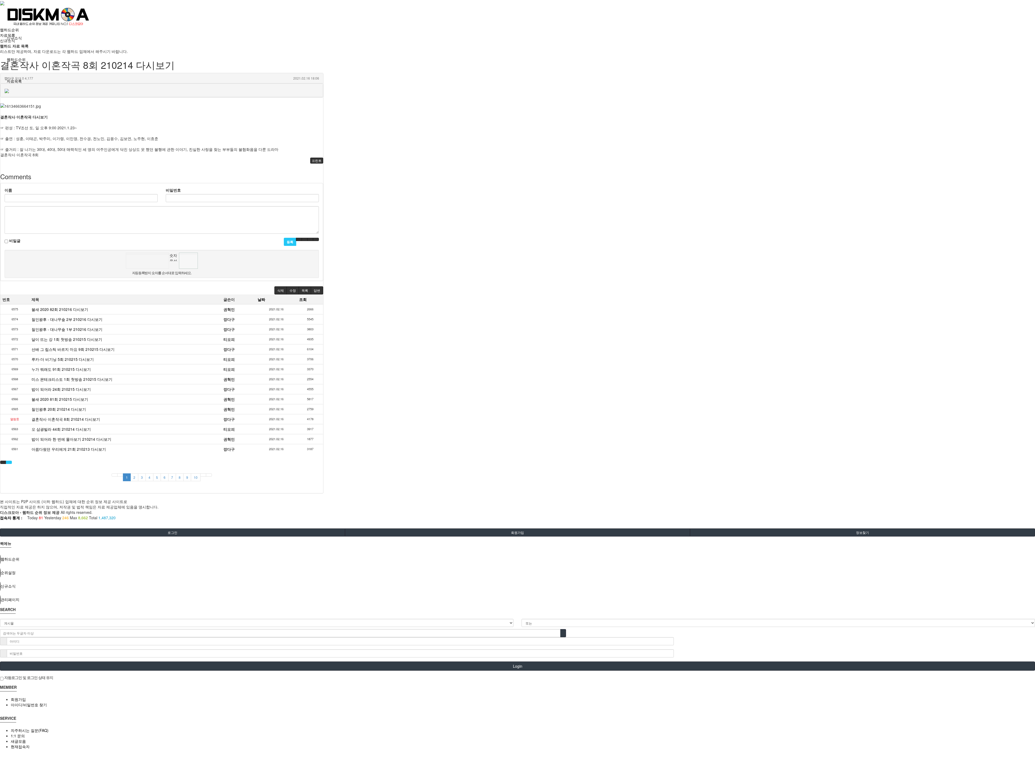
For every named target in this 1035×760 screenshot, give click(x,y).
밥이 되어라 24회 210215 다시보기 (61, 389)
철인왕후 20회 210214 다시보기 (59, 409)
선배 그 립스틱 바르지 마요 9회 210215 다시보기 (73, 349)
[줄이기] (316, 239)
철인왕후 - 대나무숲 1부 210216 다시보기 (67, 329)
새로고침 (173, 265)
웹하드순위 (9, 29)
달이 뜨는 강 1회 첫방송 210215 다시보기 (67, 339)
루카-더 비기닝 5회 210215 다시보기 (63, 359)
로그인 (172, 532)
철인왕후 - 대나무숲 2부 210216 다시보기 (67, 319)
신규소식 (7, 40)
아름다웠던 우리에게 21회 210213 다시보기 (69, 449)
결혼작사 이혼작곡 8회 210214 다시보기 (66, 419)
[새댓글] (305, 239)
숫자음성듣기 (173, 257)
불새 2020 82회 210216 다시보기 (60, 309)
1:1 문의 (18, 735)
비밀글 (14, 240)
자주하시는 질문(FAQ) (30, 730)
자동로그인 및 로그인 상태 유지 (28, 677)
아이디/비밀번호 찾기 (29, 704)
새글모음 (18, 741)
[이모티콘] (299, 239)
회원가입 (517, 532)
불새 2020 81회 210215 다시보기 (60, 399)
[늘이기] (310, 239)
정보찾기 (862, 532)
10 (196, 477)
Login (517, 666)
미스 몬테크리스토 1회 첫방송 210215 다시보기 (72, 379)
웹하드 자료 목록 (14, 46)
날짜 (261, 299)
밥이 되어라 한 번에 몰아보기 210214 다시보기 (71, 439)
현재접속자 (20, 746)
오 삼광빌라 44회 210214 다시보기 (61, 429)
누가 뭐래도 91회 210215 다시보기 (61, 369)
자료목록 (14, 81)
